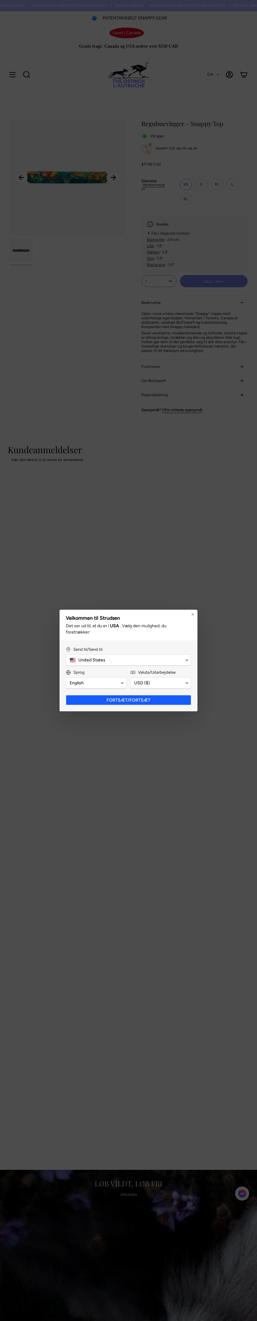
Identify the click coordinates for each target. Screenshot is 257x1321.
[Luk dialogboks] (192, 614)
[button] (128, 660)
